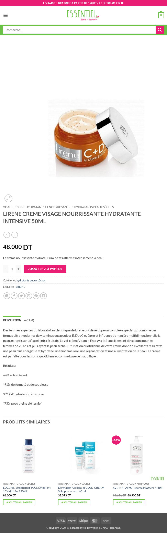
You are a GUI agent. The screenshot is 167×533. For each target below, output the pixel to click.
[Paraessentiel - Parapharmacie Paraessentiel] (83, 15)
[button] (5, 15)
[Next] (164, 471)
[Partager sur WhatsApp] (6, 295)
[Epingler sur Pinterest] (36, 295)
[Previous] (3, 471)
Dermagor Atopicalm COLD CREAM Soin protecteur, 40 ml (81, 489)
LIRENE (20, 286)
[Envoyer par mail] (28, 295)
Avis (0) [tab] (29, 320)
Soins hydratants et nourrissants (43, 207)
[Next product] (6, 235)
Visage (8, 207)
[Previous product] (14, 235)
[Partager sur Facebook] (14, 295)
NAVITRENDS (112, 527)
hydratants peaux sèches (94, 207)
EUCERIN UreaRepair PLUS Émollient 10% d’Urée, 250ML (27, 489)
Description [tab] (12, 320)
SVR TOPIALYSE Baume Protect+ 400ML (138, 488)
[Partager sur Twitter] (21, 295)
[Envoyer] (160, 30)
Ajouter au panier (45, 268)
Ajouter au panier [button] (19, 502)
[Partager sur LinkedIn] (43, 295)
